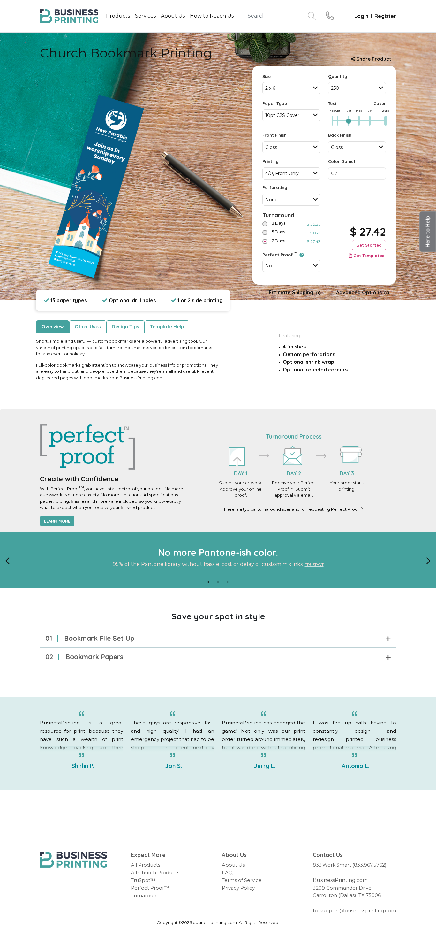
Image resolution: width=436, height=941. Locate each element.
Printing (270, 161)
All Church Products (155, 872)
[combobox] (291, 88)
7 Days (278, 240)
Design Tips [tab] (125, 327)
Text (332, 103)
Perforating (274, 187)
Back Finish (339, 135)
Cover (379, 103)
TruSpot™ (143, 880)
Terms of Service (242, 880)
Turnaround (278, 215)
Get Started (369, 245)
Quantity (337, 76)
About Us (233, 865)
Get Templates (368, 255)
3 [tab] (227, 582)
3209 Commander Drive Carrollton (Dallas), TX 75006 (347, 891)
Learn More (57, 521)
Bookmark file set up (89, 638)
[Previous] (7, 560)
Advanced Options (359, 292)
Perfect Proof (279, 255)
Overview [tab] (52, 327)
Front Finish (274, 135)
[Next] (428, 560)
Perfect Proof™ (150, 888)
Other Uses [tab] (88, 327)
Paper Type (274, 103)
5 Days (278, 231)
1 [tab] (208, 582)
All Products (145, 865)
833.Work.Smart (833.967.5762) (350, 865)
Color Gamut (342, 161)
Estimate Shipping (291, 292)
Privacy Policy (238, 888)
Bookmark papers (84, 657)
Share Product (373, 59)
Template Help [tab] (167, 327)
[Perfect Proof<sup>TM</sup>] (300, 255)
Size (266, 76)
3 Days (278, 223)
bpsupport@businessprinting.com (354, 910)
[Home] (73, 860)
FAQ (227, 872)
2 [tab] (218, 582)
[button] (427, 231)
